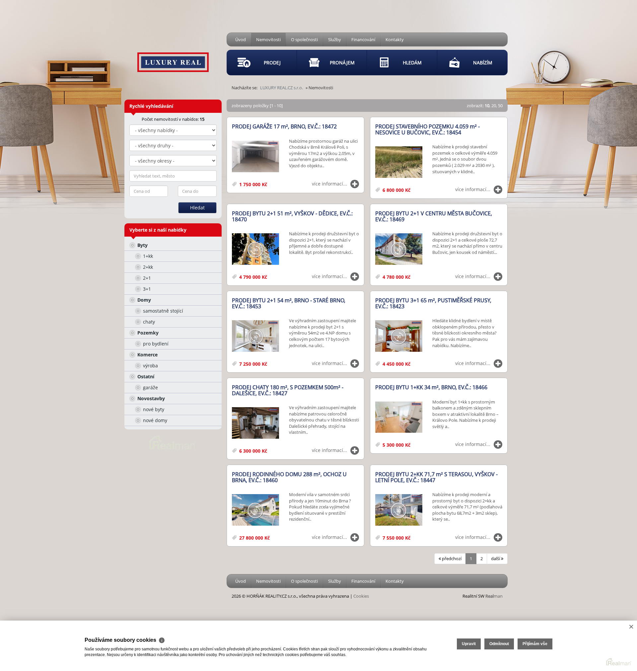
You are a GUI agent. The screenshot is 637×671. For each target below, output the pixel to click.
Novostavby (150, 398)
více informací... (329, 184)
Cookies (361, 596)
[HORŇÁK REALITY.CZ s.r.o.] (173, 52)
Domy (143, 300)
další (496, 558)
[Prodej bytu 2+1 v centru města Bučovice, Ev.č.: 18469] (398, 249)
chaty (148, 322)
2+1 (146, 278)
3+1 (146, 289)
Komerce (147, 354)
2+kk (147, 267)
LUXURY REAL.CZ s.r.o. (281, 88)
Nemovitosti (268, 39)
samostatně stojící (162, 311)
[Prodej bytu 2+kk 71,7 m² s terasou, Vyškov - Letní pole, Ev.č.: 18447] (398, 510)
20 (493, 106)
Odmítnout (499, 643)
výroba (150, 365)
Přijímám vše (535, 643)
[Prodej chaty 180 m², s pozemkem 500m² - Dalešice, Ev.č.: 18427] (255, 423)
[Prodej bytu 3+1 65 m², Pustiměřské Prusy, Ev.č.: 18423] (398, 336)
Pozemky (147, 333)
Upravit (469, 643)
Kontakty (395, 39)
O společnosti (304, 39)
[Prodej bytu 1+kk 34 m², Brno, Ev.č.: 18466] (398, 418)
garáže (150, 387)
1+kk (147, 256)
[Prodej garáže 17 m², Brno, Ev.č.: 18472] (255, 157)
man (494, 596)
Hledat (197, 207)
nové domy (154, 420)
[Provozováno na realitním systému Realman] (173, 442)
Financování (363, 39)
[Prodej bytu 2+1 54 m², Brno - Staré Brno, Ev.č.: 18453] (255, 336)
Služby (334, 39)
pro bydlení (155, 343)
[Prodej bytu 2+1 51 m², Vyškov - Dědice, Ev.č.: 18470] (255, 249)
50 (500, 106)
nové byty (153, 409)
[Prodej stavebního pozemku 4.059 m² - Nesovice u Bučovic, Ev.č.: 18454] (398, 162)
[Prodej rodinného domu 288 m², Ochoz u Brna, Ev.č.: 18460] (255, 510)
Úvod (240, 39)
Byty (142, 245)
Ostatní (145, 376)
